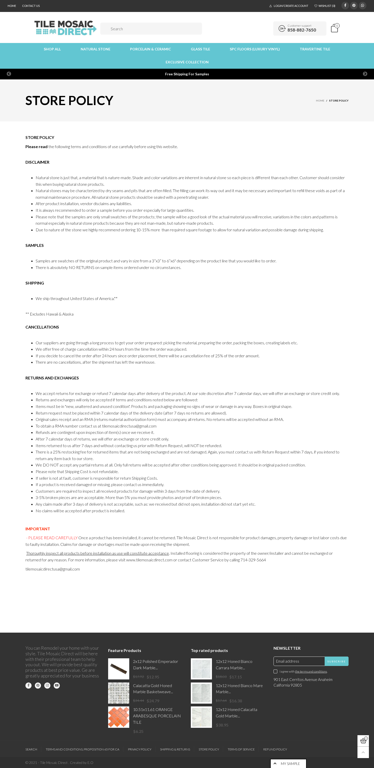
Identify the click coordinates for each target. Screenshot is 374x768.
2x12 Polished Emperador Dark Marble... (155, 664)
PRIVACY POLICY (139, 749)
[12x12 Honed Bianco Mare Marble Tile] (201, 693)
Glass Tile (200, 49)
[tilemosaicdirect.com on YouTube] (57, 685)
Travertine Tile (315, 49)
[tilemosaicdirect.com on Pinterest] (38, 685)
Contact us (31, 5)
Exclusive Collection (187, 62)
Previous (8, 74)
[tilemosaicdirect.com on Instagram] (47, 685)
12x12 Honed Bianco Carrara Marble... (234, 664)
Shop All (52, 49)
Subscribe (336, 661)
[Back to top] (363, 752)
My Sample (290, 763)
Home (12, 5)
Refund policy (275, 749)
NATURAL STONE (95, 49)
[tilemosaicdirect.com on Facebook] (28, 685)
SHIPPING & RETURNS (175, 749)
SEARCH (31, 749)
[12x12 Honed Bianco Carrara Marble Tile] (201, 668)
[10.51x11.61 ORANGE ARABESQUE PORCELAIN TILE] (118, 717)
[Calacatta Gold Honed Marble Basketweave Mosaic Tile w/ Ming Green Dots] (118, 693)
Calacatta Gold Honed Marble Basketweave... (153, 688)
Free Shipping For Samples (187, 74)
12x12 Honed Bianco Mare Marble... (239, 688)
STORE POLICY (209, 749)
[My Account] (267, 28)
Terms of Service (241, 749)
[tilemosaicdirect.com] (65, 28)
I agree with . (303, 671)
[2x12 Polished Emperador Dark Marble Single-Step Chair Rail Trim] (118, 668)
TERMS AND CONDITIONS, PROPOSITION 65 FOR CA (82, 749)
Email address (287, 661)
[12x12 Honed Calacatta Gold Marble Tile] (201, 717)
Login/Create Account (291, 5)
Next (365, 74)
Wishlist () (327, 5)
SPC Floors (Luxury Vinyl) (255, 49)
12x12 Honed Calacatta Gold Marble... (236, 712)
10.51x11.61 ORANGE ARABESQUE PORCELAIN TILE (157, 715)
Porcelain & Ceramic (150, 49)
